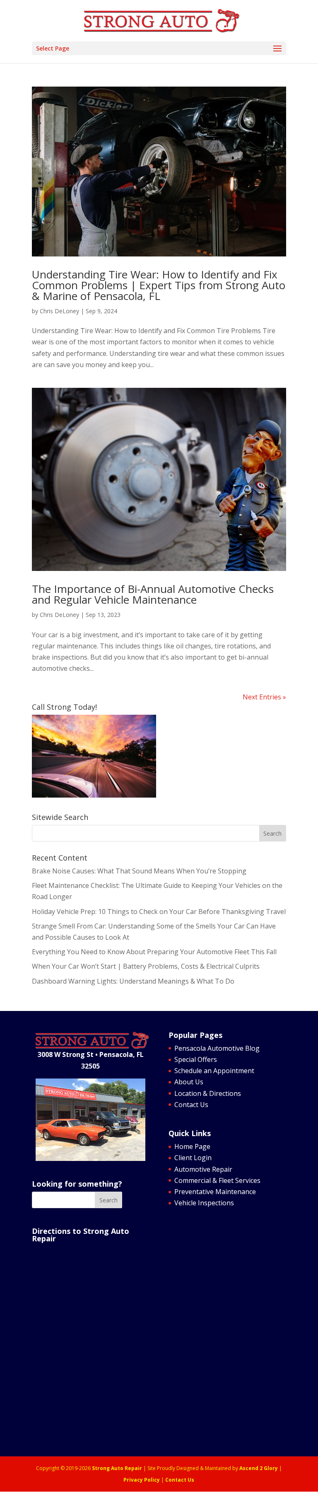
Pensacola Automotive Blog (217, 1048)
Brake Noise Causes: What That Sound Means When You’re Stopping (139, 870)
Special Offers (195, 1059)
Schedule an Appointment (214, 1070)
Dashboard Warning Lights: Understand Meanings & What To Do (133, 981)
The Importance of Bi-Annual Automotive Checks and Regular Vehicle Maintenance (153, 594)
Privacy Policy (141, 1479)
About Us (188, 1081)
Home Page (192, 1146)
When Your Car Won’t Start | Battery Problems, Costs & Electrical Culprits (146, 966)
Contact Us (191, 1104)
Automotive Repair (203, 1169)
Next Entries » (264, 696)
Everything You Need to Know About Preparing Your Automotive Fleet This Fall (154, 951)
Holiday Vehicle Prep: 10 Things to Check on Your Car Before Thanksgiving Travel (159, 911)
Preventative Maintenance (215, 1191)
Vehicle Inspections (204, 1202)
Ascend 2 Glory (258, 1468)
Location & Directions (207, 1093)
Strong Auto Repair (117, 1468)
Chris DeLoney (59, 311)
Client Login (193, 1157)
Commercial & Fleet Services (217, 1180)
